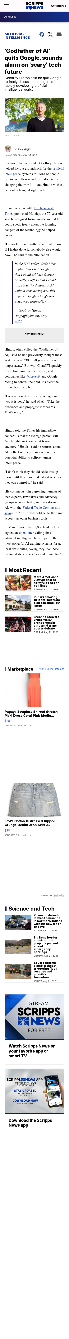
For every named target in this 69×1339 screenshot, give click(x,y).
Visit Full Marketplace (51, 669)
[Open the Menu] (6, 6)
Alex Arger (24, 149)
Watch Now (58, 6)
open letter (26, 532)
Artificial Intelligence (17, 36)
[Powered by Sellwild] (58, 895)
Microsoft (33, 376)
